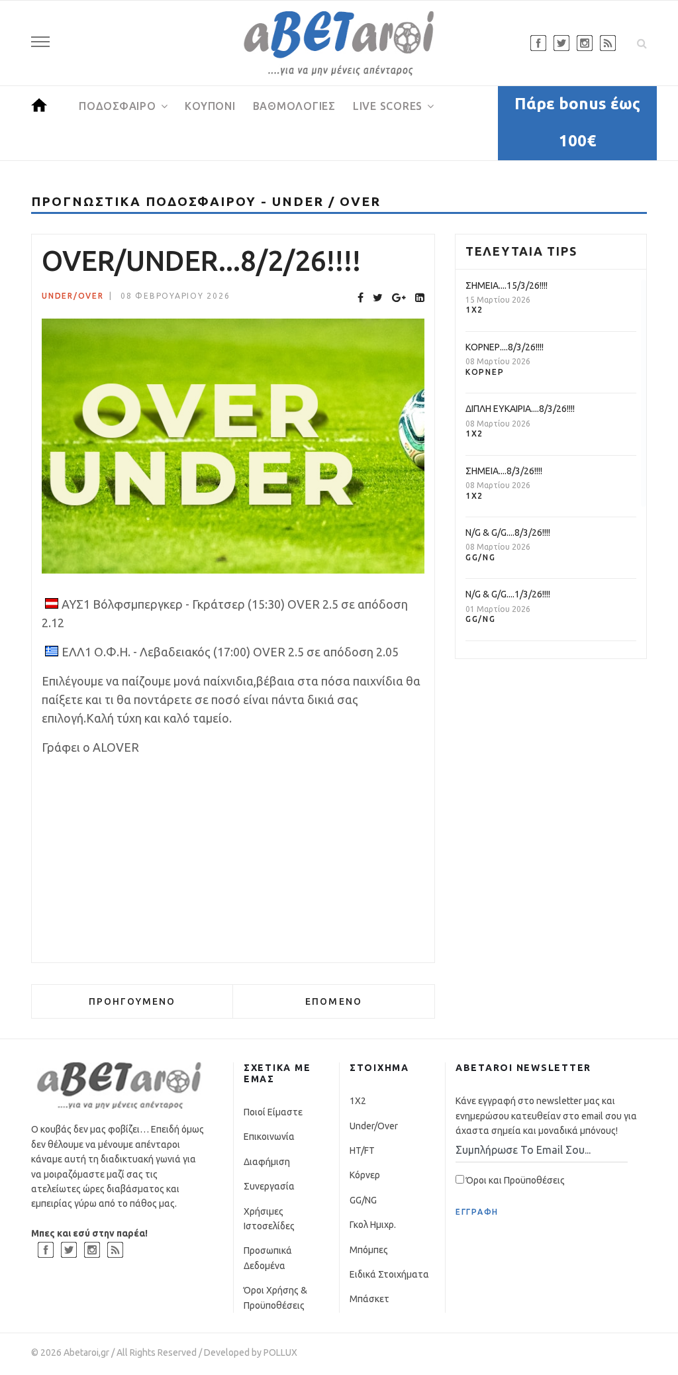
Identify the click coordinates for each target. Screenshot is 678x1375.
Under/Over (73, 295)
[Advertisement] (233, 859)
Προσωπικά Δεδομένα (268, 1257)
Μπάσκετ (369, 1299)
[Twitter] (378, 298)
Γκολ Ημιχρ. (373, 1224)
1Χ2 (474, 309)
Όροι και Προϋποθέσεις (514, 1180)
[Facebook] (360, 298)
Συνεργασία (269, 1186)
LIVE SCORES (387, 106)
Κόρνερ (485, 372)
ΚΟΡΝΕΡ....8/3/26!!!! (504, 347)
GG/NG (480, 557)
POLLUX (280, 1352)
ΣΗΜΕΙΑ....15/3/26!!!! (506, 285)
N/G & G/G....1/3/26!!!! (507, 594)
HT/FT (362, 1150)
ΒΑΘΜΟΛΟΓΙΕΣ (294, 106)
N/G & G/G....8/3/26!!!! (507, 532)
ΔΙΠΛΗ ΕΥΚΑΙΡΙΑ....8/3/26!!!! (520, 408)
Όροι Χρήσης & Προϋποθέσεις (275, 1297)
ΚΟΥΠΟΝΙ (210, 106)
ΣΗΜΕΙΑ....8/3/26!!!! (503, 471)
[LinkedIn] (419, 298)
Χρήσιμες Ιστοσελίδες (269, 1218)
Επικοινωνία (269, 1136)
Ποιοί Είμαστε (273, 1112)
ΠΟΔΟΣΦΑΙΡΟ (117, 106)
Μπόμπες (369, 1250)
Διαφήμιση (267, 1161)
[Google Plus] (399, 298)
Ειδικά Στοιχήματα (389, 1274)
